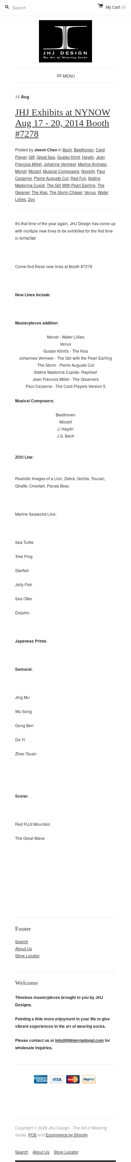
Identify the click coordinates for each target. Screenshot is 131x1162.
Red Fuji (78, 178)
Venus (90, 192)
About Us (23, 948)
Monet (21, 171)
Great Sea (46, 157)
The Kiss (39, 192)
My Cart (116, 7)
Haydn (88, 157)
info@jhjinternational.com (79, 1040)
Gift (32, 157)
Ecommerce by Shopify (66, 1135)
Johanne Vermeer (60, 164)
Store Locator (27, 955)
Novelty (88, 171)
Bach (67, 149)
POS (32, 1135)
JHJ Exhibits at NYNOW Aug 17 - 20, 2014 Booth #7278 (62, 123)
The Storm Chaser (65, 192)
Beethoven (84, 149)
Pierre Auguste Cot (51, 178)
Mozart (35, 171)
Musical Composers (61, 171)
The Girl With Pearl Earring (71, 185)
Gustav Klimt (68, 157)
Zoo (31, 199)
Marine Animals (92, 164)
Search (21, 941)
